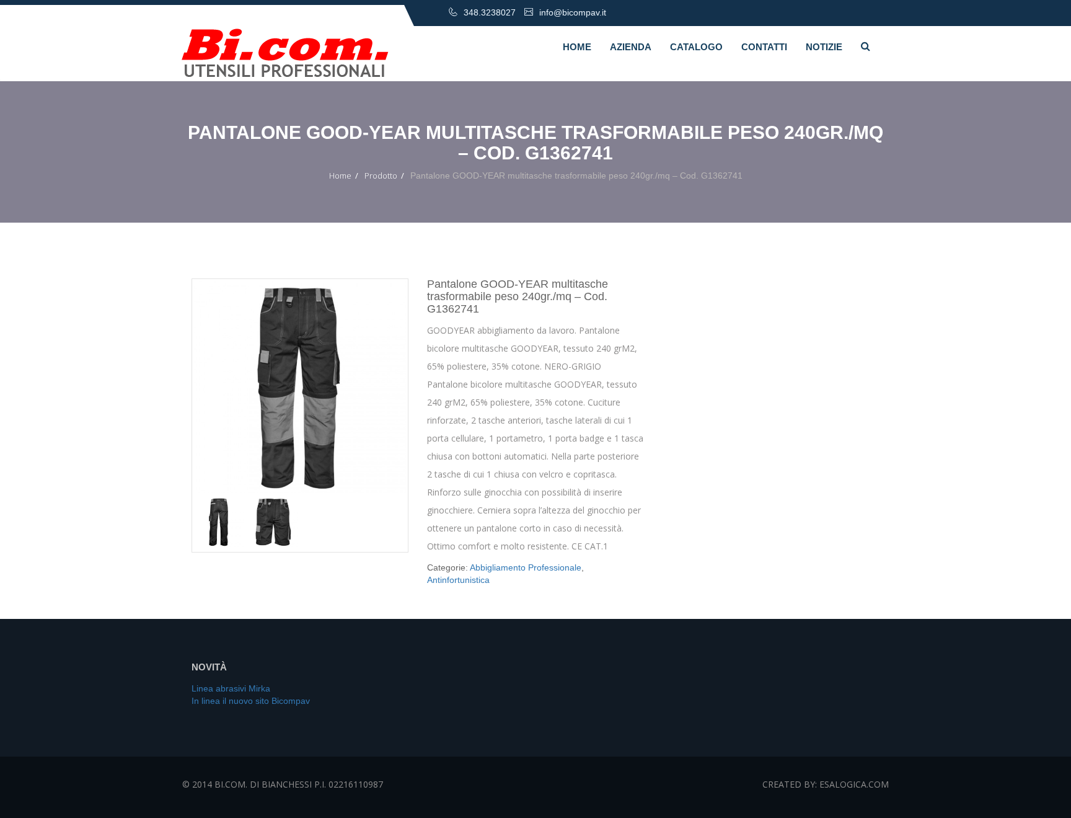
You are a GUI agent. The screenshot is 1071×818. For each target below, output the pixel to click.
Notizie (824, 47)
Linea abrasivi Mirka (231, 688)
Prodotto (380, 175)
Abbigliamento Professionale (525, 567)
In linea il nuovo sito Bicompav (251, 701)
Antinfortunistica (458, 580)
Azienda (630, 47)
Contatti (764, 47)
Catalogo (696, 47)
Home (577, 47)
